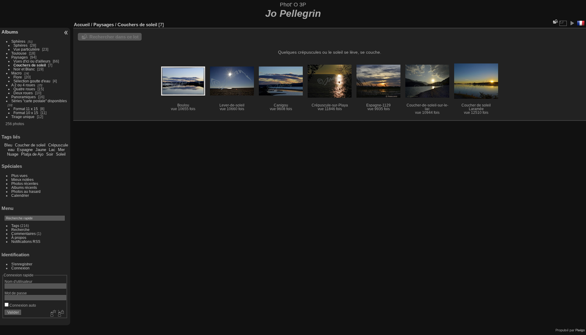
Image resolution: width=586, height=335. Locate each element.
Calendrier (20, 195)
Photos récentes (24, 184)
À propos (18, 238)
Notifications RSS (25, 241)
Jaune (40, 149)
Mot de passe (16, 293)
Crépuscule (58, 145)
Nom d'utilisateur (18, 281)
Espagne (25, 149)
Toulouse (19, 53)
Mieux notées (22, 180)
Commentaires (23, 234)
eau (11, 149)
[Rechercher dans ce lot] (555, 21)
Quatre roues (24, 89)
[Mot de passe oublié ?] (60, 314)
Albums (10, 31)
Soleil (61, 154)
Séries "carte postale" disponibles (40, 101)
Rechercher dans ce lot (114, 36)
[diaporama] (572, 23)
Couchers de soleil (29, 65)
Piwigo (580, 330)
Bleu (8, 145)
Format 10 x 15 (25, 113)
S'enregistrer (21, 264)
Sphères (18, 41)
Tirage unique (22, 117)
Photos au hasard (26, 191)
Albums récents (24, 187)
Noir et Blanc (24, 69)
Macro (16, 73)
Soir (49, 154)
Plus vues (19, 176)
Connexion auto (22, 305)
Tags (15, 226)
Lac (52, 149)
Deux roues (23, 93)
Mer (61, 149)
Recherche (20, 230)
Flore (17, 77)
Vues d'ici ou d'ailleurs (31, 61)
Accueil (82, 24)
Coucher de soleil (30, 145)
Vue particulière (26, 49)
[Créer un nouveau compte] (52, 314)
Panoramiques (23, 97)
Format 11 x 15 (25, 109)
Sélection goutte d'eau (31, 81)
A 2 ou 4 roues (23, 85)
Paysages (19, 57)
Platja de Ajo (32, 154)
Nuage (12, 154)
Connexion (20, 268)
